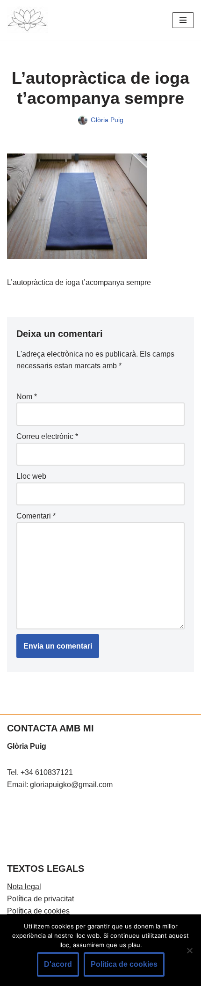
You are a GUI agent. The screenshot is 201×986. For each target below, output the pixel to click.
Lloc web (31, 476)
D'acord (58, 964)
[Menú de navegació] (183, 20)
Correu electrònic (47, 436)
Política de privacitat (40, 899)
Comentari (36, 516)
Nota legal (24, 887)
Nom (26, 397)
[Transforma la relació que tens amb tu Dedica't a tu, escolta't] (27, 20)
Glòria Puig (107, 120)
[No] (189, 950)
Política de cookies (38, 911)
